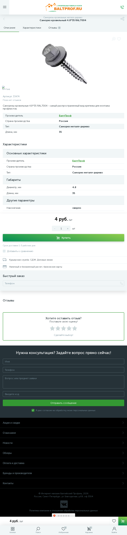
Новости (8, 443)
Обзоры (7, 453)
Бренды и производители (17, 473)
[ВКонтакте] (64, 504)
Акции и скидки (11, 422)
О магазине (9, 433)
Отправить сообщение (63, 402)
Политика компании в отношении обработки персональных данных (63, 510)
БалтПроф (65, 115)
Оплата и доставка (13, 463)
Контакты (8, 483)
